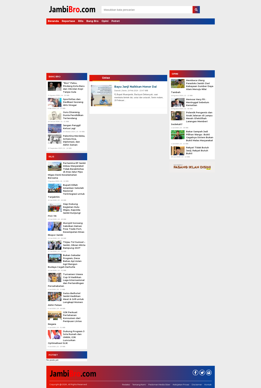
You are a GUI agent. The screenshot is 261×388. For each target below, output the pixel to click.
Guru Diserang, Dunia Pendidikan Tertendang (73, 115)
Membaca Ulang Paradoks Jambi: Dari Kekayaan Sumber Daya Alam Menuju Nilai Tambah (192, 86)
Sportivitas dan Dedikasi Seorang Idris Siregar (73, 102)
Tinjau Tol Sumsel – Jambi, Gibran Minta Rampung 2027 (74, 245)
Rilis (80, 21)
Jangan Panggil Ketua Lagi (72, 127)
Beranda (53, 21)
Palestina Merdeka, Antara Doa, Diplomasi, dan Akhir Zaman (74, 140)
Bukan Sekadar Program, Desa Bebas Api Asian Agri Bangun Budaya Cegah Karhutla (65, 261)
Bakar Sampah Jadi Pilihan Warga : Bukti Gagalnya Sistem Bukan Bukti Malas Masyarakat (199, 136)
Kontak (208, 384)
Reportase (68, 21)
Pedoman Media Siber (159, 384)
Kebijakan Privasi (181, 384)
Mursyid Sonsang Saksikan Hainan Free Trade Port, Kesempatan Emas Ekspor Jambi (66, 229)
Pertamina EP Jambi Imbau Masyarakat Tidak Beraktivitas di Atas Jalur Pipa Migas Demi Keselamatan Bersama (67, 170)
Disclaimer (197, 384)
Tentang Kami (139, 384)
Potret (115, 21)
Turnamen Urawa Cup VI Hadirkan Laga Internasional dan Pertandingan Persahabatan (66, 280)
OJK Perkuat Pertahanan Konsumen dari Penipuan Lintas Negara (65, 318)
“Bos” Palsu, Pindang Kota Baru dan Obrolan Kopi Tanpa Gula (74, 87)
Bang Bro (92, 21)
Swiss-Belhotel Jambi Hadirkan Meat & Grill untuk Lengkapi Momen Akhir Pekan (66, 299)
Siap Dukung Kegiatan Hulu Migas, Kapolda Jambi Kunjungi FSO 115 (64, 210)
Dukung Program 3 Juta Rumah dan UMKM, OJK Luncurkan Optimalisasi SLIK (66, 337)
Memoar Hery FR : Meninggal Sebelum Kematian (197, 102)
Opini (105, 21)
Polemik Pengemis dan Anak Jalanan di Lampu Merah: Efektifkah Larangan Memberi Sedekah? (192, 118)
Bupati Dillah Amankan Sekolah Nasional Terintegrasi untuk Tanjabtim (66, 191)
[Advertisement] (130, 47)
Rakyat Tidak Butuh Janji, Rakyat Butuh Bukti (197, 150)
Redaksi (126, 384)
